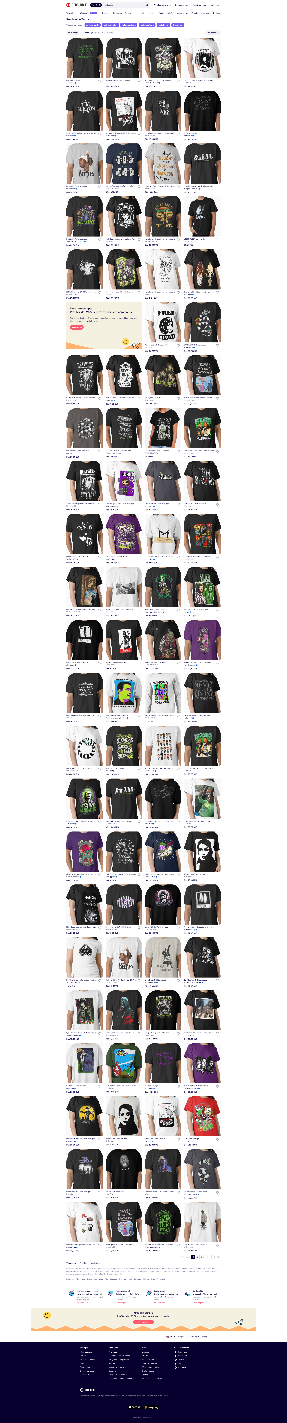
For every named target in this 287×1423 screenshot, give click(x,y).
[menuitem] (70, 13)
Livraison (145, 1352)
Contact (145, 1375)
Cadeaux (217, 13)
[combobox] (119, 5)
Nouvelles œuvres (87, 1359)
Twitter (181, 1359)
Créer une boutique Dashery (121, 1378)
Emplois (112, 1371)
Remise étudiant (87, 1367)
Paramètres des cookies (152, 1379)
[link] (93, 25)
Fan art (83, 1356)
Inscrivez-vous (86, 1375)
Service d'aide (148, 1359)
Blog (82, 1363)
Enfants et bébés (166, 13)
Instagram (182, 1352)
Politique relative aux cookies (157, 1396)
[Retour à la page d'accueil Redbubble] (76, 5)
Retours (145, 1356)
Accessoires (182, 13)
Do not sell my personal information (132, 1396)
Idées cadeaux (86, 1352)
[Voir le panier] (218, 5)
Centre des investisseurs (119, 1356)
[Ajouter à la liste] (100, 81)
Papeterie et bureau (200, 13)
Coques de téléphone (122, 13)
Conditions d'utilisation (88, 1396)
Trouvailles (70, 13)
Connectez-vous (87, 1371)
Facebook (182, 1356)
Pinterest (182, 1367)
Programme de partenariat (120, 1359)
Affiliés (112, 1363)
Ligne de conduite (149, 1363)
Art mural (140, 13)
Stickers (105, 13)
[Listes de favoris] (212, 5)
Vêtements (88, 13)
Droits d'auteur (148, 1371)
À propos (113, 1352)
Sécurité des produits (151, 1367)
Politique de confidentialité (108, 1396)
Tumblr (181, 1363)
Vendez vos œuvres (117, 1367)
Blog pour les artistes (118, 1375)
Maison (151, 13)
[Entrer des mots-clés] (146, 5)
